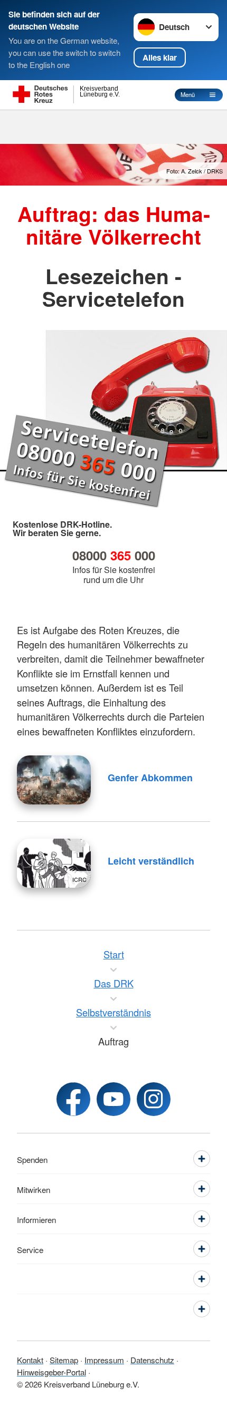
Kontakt (30, 1359)
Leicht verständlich (151, 861)
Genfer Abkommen (150, 777)
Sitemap (64, 1359)
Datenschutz (152, 1359)
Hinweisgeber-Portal (51, 1371)
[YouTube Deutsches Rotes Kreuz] (113, 1099)
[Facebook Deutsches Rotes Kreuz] (73, 1099)
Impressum (104, 1359)
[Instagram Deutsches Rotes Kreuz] (154, 1099)
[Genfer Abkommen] (54, 779)
